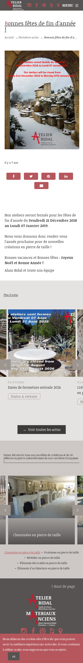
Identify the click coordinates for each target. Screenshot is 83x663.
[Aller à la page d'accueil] (15, 5)
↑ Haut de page (63, 586)
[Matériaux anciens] (41, 618)
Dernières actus (29, 37)
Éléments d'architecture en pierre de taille (43, 568)
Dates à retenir (24, 396)
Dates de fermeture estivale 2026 (34, 387)
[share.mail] (41, 185)
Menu (67, 5)
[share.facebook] (13, 176)
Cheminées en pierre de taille (37, 534)
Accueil (9, 37)
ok (13, 656)
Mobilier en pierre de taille (43, 558)
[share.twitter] (31, 176)
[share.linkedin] (66, 176)
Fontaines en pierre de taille (61, 552)
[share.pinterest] (48, 176)
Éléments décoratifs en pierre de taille (43, 563)
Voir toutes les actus (44, 429)
